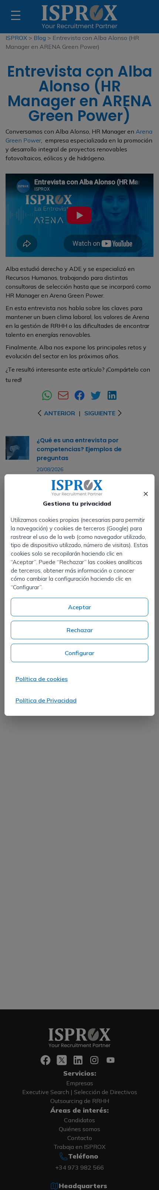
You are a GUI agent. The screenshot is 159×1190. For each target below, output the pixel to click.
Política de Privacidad (46, 700)
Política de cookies (42, 679)
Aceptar (79, 607)
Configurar (79, 653)
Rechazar (80, 630)
